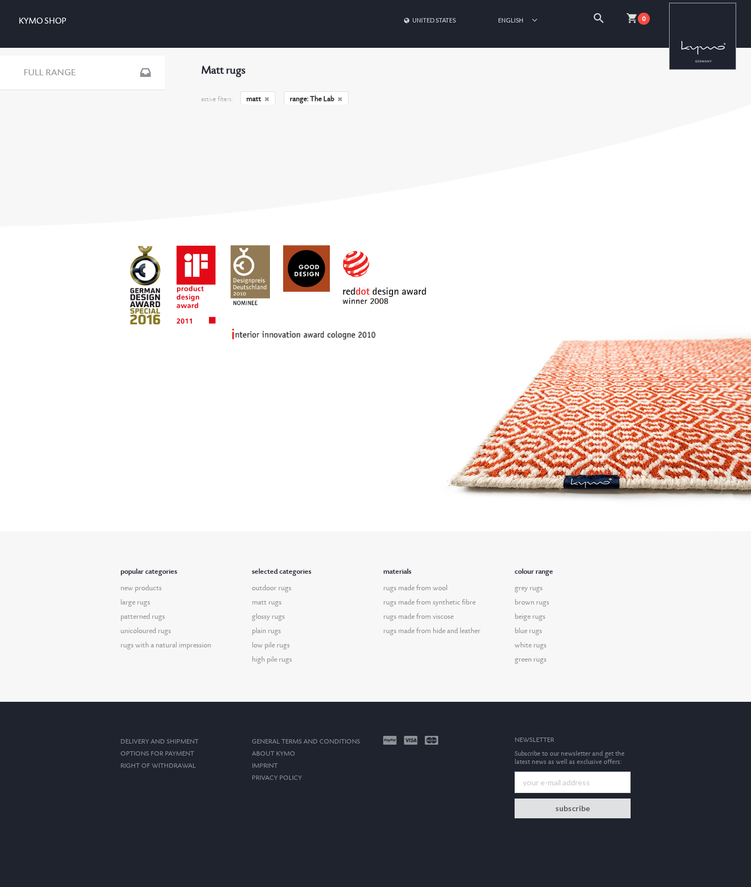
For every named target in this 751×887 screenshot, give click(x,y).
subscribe (572, 808)
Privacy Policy (277, 778)
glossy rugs (268, 616)
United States (434, 20)
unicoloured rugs (145, 631)
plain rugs (266, 631)
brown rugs (532, 602)
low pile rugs (271, 645)
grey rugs (529, 588)
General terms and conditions (306, 742)
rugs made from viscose (418, 616)
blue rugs (528, 631)
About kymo (273, 754)
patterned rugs (142, 616)
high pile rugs (272, 659)
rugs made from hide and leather (432, 631)
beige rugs (530, 616)
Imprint (265, 766)
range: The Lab (312, 99)
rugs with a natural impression (165, 645)
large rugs (135, 602)
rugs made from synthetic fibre (429, 602)
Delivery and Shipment (159, 742)
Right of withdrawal (158, 766)
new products (141, 588)
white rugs (530, 645)
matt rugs (266, 602)
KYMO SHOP (42, 21)
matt (253, 99)
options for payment (157, 754)
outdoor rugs (271, 588)
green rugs (530, 659)
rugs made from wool (415, 588)
